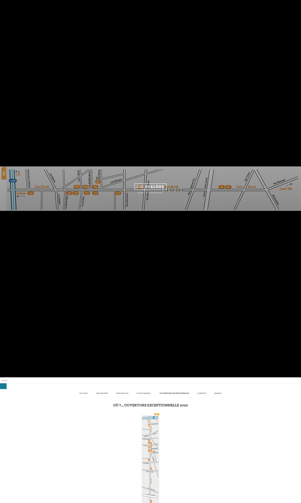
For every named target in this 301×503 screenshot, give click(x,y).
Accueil (83, 393)
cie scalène (150, 186)
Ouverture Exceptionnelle (174, 393)
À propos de (122, 393)
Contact (201, 393)
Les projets (102, 393)
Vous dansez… (143, 393)
